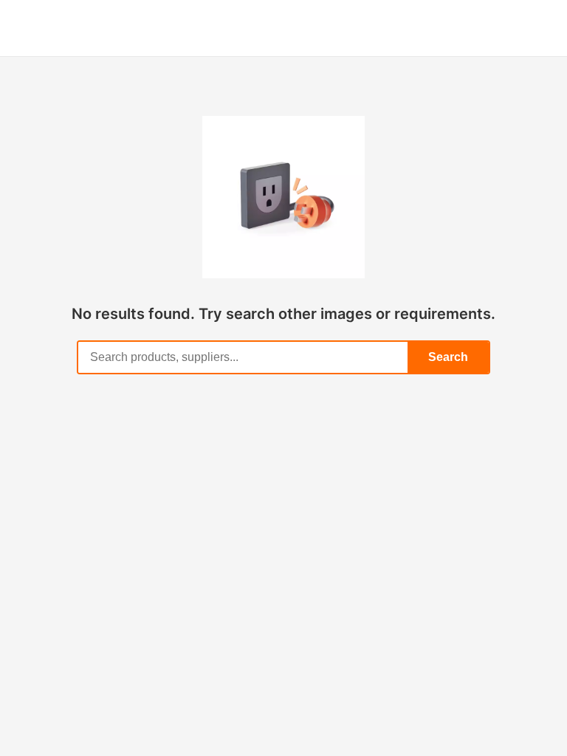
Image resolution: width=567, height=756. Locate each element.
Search (448, 357)
